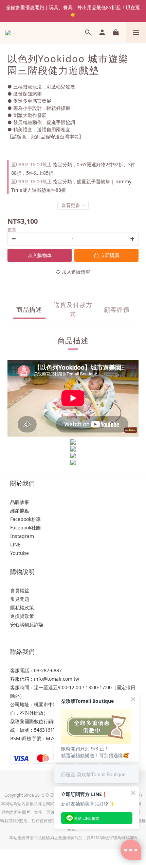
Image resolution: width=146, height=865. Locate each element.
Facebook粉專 (25, 519)
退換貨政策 (22, 616)
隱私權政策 (22, 607)
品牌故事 (19, 502)
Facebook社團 (25, 527)
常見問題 (19, 599)
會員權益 (19, 590)
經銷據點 (19, 510)
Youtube (19, 553)
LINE (15, 544)
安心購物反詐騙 (26, 624)
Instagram (22, 536)
